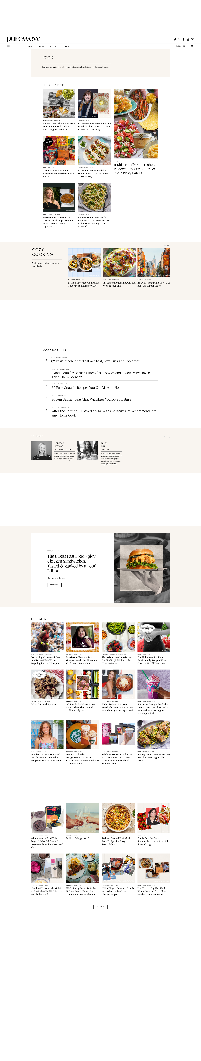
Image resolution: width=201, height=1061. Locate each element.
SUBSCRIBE (180, 46)
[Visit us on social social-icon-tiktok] (175, 39)
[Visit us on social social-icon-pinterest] (179, 39)
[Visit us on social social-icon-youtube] (192, 39)
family (41, 46)
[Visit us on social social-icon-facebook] (183, 39)
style (18, 46)
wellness (54, 46)
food (29, 46)
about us (69, 46)
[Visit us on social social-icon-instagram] (187, 39)
